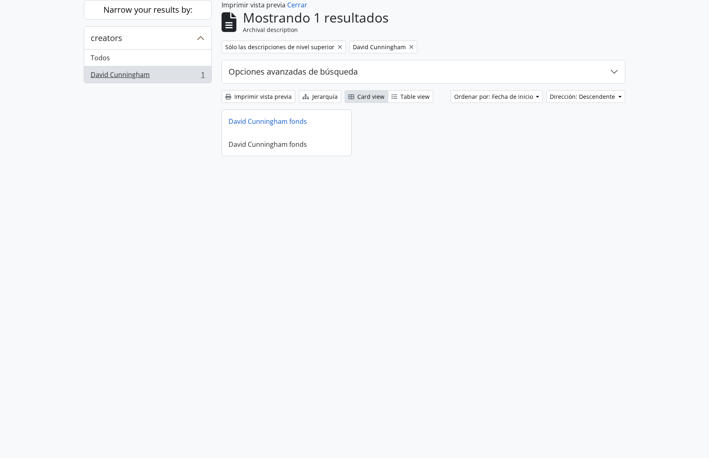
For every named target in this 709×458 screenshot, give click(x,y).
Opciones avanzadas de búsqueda (293, 71)
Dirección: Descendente (583, 96)
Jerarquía (324, 96)
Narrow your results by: (147, 9)
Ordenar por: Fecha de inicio (494, 96)
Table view (414, 96)
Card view (370, 96)
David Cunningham (147, 76)
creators (106, 37)
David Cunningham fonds (268, 121)
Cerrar (297, 4)
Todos (100, 57)
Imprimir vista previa (262, 96)
